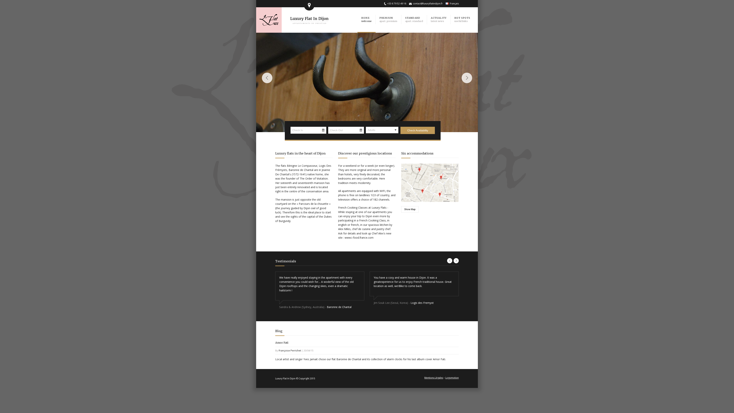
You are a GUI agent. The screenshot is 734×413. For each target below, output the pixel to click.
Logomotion (452, 377)
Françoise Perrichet (290, 350)
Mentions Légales (433, 377)
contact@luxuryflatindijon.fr (428, 3)
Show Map (410, 209)
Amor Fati (281, 342)
